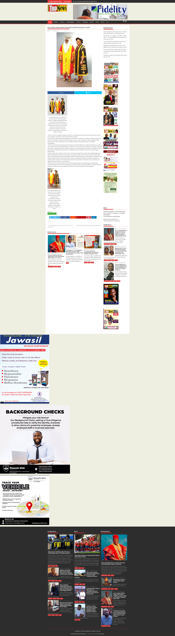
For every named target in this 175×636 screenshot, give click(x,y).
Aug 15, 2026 (63, 583)
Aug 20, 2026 (63, 568)
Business (55, 22)
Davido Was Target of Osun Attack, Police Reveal (115, 55)
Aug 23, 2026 (51, 253)
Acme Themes (101, 633)
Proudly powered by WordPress (78, 633)
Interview (85, 22)
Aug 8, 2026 (116, 609)
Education (50, 598)
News (50, 22)
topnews (57, 30)
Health (92, 22)
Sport (97, 22)
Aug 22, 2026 (51, 550)
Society (78, 22)
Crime (85, 262)
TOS (107, 22)
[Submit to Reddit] (72, 217)
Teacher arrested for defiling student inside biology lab (88, 225)
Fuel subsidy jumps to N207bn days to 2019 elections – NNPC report (61, 226)
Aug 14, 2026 (63, 601)
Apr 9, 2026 (89, 570)
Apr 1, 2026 (89, 586)
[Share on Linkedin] (94, 217)
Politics (62, 22)
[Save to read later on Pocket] (88, 217)
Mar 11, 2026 (89, 604)
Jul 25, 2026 (118, 262)
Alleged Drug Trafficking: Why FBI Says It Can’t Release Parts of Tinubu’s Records (92, 1)
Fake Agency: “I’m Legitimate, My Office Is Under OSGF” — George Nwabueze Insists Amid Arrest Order (114, 37)
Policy (102, 22)
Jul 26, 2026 (118, 246)
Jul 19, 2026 (77, 553)
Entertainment (70, 22)
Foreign (105, 260)
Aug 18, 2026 (118, 228)
